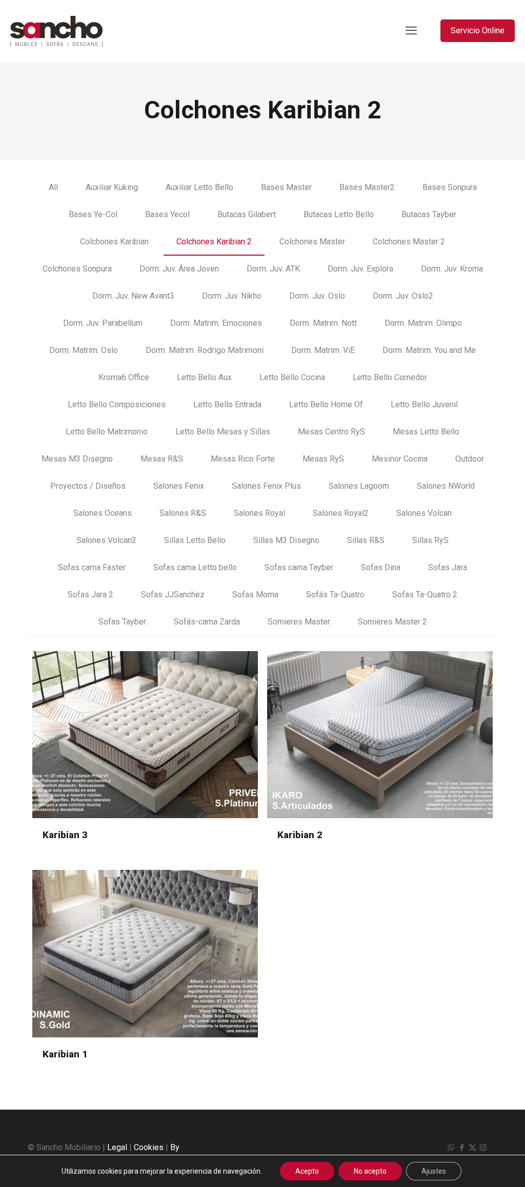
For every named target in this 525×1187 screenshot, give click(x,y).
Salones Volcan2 (106, 540)
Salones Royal (259, 513)
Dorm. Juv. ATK (273, 269)
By (174, 1147)
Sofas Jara (447, 567)
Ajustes (433, 1171)
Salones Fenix (178, 486)
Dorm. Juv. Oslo (317, 296)
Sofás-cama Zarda (207, 622)
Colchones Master (312, 241)
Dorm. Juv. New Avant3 (133, 296)
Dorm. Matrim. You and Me (429, 350)
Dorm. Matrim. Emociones (216, 323)
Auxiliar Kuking (112, 187)
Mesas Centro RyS (331, 431)
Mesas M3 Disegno (77, 459)
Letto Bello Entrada (227, 404)
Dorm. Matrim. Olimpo (423, 323)
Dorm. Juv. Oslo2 (403, 296)
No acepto (370, 1171)
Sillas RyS (430, 540)
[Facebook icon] (462, 1147)
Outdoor (469, 459)
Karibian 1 (65, 1054)
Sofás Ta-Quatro (335, 594)
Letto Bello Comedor (390, 377)
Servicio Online (477, 30)
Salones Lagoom (359, 486)
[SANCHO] (56, 30)
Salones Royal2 (341, 513)
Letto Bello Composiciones (117, 404)
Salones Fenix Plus (266, 486)
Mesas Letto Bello (426, 431)
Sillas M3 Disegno (286, 540)
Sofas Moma (255, 594)
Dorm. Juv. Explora (360, 269)
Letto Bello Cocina (292, 377)
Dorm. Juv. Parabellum (103, 323)
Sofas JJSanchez (173, 594)
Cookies (149, 1147)
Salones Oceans (102, 513)
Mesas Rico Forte (243, 459)
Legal (117, 1147)
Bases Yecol (167, 214)
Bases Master (286, 187)
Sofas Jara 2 (90, 594)
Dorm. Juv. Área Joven (179, 269)
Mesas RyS (323, 459)
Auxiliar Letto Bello (199, 187)
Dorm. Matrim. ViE (323, 350)
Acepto (307, 1171)
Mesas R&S (161, 459)
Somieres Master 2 (392, 622)
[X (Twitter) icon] (472, 1147)
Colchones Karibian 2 (214, 241)
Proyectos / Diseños (88, 486)
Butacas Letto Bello (339, 214)
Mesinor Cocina (400, 459)
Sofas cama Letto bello (195, 567)
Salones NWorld (446, 486)
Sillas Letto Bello (195, 540)
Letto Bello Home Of (326, 404)
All (53, 187)
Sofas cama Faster (92, 567)
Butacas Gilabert (246, 214)
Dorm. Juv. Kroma (452, 269)
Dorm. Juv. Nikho (231, 296)
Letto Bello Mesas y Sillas (222, 431)
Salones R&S (182, 513)
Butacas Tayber (428, 214)
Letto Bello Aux (204, 377)
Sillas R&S (366, 540)
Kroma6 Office (123, 377)
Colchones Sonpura (77, 269)
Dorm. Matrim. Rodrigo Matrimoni (205, 350)
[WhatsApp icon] (451, 1147)
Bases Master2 (367, 187)
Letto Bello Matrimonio (107, 431)
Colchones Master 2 (409, 241)
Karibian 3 (65, 835)
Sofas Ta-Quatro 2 (424, 594)
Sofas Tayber (122, 622)
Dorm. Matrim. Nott (323, 323)
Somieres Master (299, 622)
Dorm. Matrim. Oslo (83, 350)
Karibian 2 (299, 835)
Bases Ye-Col (93, 214)
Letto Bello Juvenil (424, 404)
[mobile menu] (411, 30)
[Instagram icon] (483, 1147)
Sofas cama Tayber (299, 567)
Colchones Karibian (114, 241)
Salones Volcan (424, 513)
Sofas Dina (380, 567)
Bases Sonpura (449, 187)
